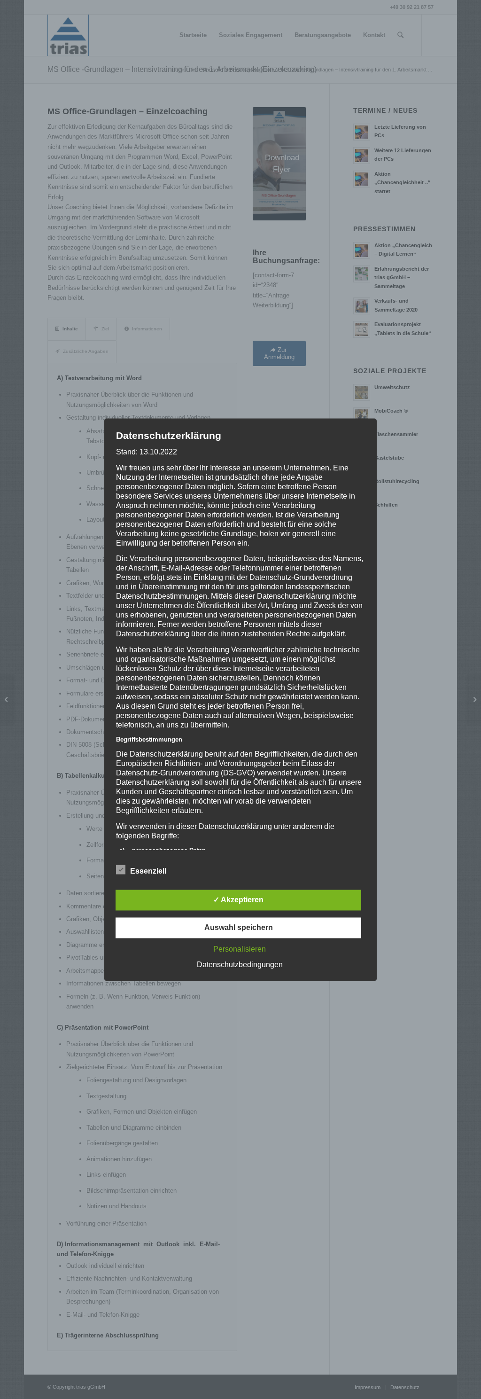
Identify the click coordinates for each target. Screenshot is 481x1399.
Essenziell (148, 871)
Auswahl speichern (238, 927)
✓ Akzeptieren (238, 900)
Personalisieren (239, 949)
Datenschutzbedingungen (240, 965)
